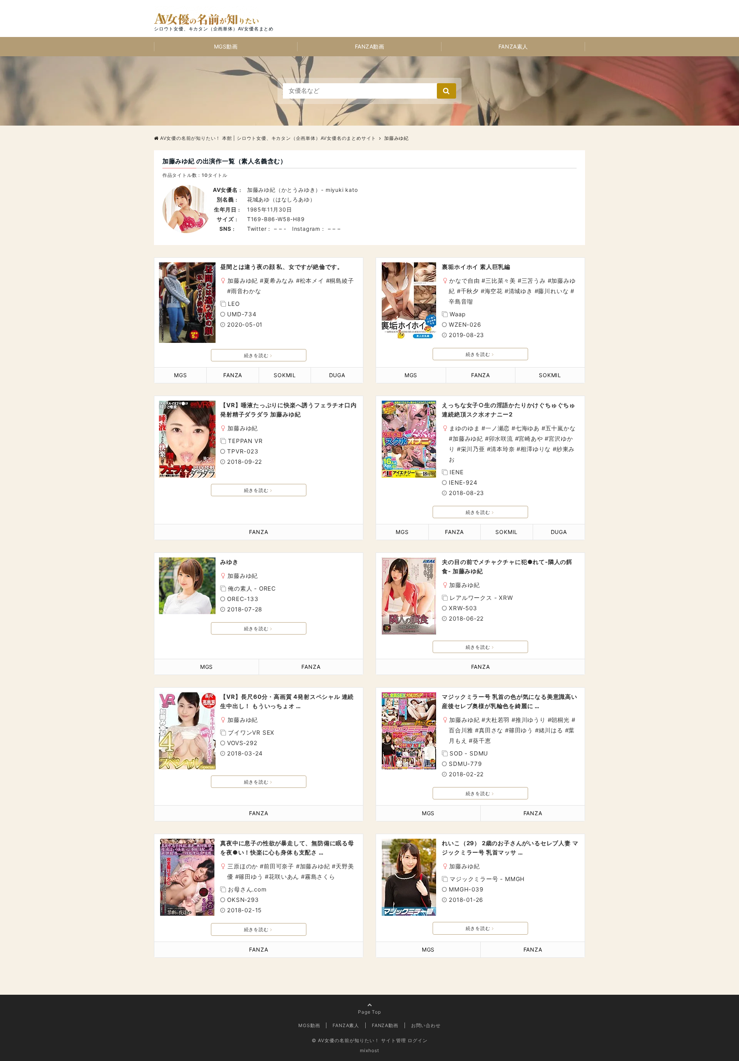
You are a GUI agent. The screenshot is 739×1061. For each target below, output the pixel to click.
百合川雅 (461, 730)
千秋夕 (470, 291)
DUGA (337, 375)
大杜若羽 (497, 720)
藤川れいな (553, 291)
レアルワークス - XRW (481, 597)
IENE (456, 472)
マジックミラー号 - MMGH (487, 879)
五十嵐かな (560, 428)
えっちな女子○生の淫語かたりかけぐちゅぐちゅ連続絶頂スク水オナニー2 (508, 409)
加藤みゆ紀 (242, 280)
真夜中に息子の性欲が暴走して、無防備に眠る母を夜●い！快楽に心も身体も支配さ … (287, 847)
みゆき (229, 562)
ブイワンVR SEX (251, 732)
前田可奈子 (279, 866)
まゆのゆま (464, 428)
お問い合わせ (426, 1025)
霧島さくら (320, 876)
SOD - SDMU (469, 753)
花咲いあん (284, 876)
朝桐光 (560, 720)
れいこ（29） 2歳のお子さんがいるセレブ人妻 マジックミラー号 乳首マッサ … (510, 847)
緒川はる (551, 730)
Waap (457, 314)
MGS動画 (226, 46)
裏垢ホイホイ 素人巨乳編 (476, 266)
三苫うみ (534, 280)
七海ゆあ (527, 428)
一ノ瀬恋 (497, 428)
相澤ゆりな (535, 449)
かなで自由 (464, 280)
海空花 (494, 291)
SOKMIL (285, 375)
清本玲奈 (502, 449)
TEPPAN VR (245, 441)
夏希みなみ (279, 280)
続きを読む (256, 355)
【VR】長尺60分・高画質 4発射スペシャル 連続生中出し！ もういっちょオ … (287, 701)
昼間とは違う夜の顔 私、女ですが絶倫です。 (281, 266)
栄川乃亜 (473, 449)
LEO (233, 303)
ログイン (418, 1040)
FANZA (232, 375)
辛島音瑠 (461, 301)
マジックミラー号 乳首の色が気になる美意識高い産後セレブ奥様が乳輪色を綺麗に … (509, 701)
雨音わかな (246, 291)
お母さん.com (247, 889)
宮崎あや (530, 438)
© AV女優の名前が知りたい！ (346, 1040)
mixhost (369, 1050)
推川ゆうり (530, 720)
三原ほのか (242, 866)
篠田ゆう (521, 730)
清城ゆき (520, 291)
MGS (180, 375)
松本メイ (312, 280)
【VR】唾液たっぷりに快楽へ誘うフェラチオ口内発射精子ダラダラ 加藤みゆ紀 (288, 409)
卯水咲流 (501, 438)
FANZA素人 (513, 46)
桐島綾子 (341, 280)
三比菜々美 (500, 280)
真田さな (491, 730)
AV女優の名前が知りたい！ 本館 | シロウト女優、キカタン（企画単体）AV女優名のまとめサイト (268, 138)
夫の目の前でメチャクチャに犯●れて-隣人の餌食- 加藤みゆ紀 (507, 566)
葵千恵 (482, 740)
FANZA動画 (370, 46)
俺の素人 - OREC (252, 588)
